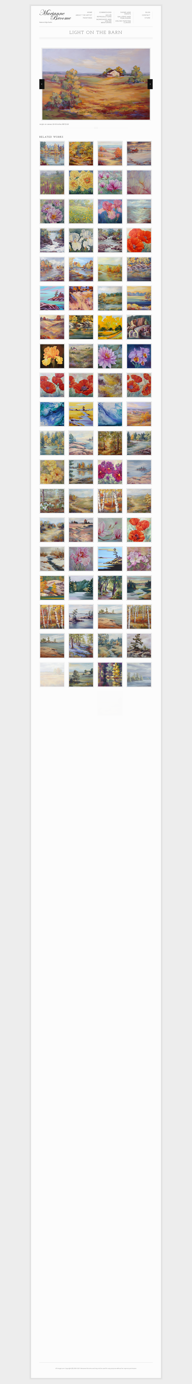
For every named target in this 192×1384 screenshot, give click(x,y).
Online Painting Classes (123, 21)
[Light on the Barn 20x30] (96, 84)
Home (89, 12)
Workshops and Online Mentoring (104, 21)
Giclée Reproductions (104, 16)
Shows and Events (125, 13)
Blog (147, 12)
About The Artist (84, 15)
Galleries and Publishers (124, 17)
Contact (146, 15)
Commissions (105, 12)
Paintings (87, 18)
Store (147, 18)
